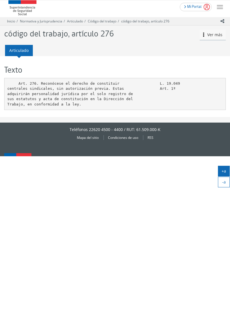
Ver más (213, 34)
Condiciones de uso (123, 137)
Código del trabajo (102, 21)
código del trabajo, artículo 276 (145, 21)
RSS (150, 137)
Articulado (75, 21)
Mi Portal (194, 6)
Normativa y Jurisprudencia (41, 21)
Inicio (11, 21)
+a (226, 172)
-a (226, 183)
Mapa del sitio (88, 137)
